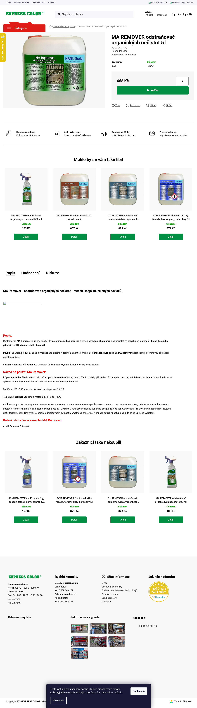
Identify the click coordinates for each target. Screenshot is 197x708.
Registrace (162, 15)
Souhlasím (139, 691)
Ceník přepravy (38, 2)
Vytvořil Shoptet (182, 701)
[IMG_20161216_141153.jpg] (116, 640)
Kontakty (51, 2)
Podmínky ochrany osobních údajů (119, 590)
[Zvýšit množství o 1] (186, 81)
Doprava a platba (21, 2)
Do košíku (152, 90)
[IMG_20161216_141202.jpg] (79, 652)
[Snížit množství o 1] (178, 81)
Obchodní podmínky (112, 586)
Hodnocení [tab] (30, 273)
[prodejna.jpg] (98, 628)
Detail (26, 236)
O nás (8, 2)
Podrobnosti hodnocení (124, 54)
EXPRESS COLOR (148, 626)
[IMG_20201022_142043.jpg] (79, 628)
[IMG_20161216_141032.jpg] (116, 628)
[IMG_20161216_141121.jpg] (79, 640)
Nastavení (58, 700)
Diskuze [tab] (52, 273)
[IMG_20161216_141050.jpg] (98, 640)
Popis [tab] (10, 273)
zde (120, 692)
